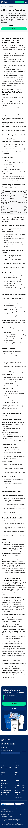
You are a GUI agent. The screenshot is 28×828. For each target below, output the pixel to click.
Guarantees (17, 770)
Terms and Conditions (20, 785)
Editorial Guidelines (5, 792)
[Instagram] (5, 744)
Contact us (17, 765)
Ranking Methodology (6, 790)
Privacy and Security (19, 787)
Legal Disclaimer (19, 794)
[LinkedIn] (8, 744)
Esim (6, 6)
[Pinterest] (14, 744)
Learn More (14, 708)
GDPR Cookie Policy (19, 792)
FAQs (16, 767)
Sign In (2, 777)
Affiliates (17, 774)
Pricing (2, 765)
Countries (3, 770)
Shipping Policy (18, 797)
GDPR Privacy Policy (19, 790)
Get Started (14, 703)
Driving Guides (4, 783)
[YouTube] (11, 744)
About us (17, 783)
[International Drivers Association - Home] (2, 2)
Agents (16, 772)
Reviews (3, 772)
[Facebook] (2, 744)
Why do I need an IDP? (6, 767)
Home (2, 6)
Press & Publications (5, 794)
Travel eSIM (3, 787)
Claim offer (23, 753)
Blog (2, 785)
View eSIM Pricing (13, 28)
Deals (2, 774)
